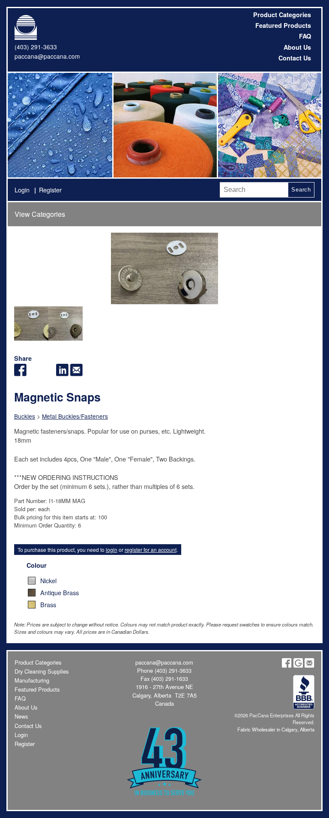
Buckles (24, 416)
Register (50, 189)
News (21, 716)
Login (22, 189)
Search (301, 189)
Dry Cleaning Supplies (42, 671)
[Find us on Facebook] (286, 665)
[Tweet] (34, 373)
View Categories (40, 214)
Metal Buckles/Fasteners (75, 416)
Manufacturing (32, 680)
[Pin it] (48, 373)
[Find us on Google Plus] (298, 665)
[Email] (76, 373)
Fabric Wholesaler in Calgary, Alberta (275, 729)
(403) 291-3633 (36, 46)
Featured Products (283, 25)
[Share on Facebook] (20, 373)
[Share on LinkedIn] (62, 373)
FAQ (305, 36)
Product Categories (282, 14)
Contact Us (294, 58)
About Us (297, 47)
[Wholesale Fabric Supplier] (60, 125)
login (111, 549)
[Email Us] (309, 665)
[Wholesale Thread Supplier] (164, 125)
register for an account (150, 549)
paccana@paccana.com (47, 56)
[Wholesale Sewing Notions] (269, 125)
